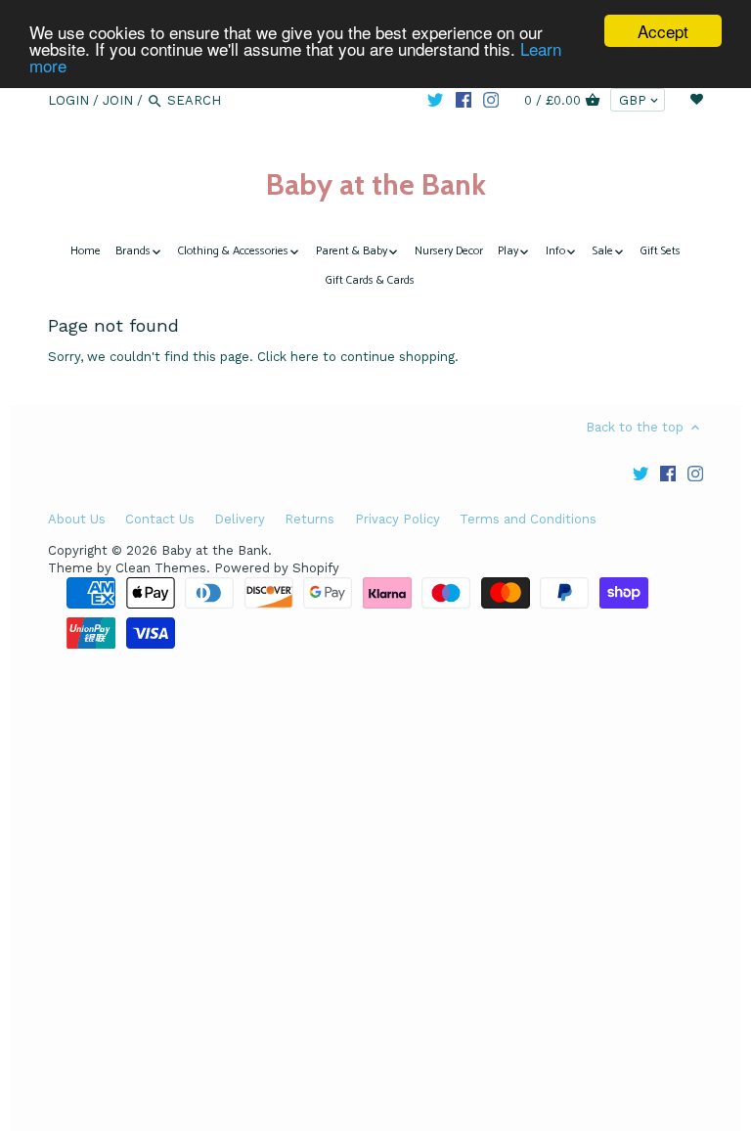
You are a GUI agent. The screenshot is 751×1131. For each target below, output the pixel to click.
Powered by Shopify (276, 568)
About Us (77, 519)
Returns (309, 519)
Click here (288, 356)
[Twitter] (435, 99)
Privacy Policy (397, 519)
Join (118, 100)
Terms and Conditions (528, 519)
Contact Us (160, 519)
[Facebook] (463, 99)
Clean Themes (160, 568)
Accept (663, 31)
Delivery (239, 519)
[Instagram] (491, 99)
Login (68, 100)
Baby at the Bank (376, 184)
